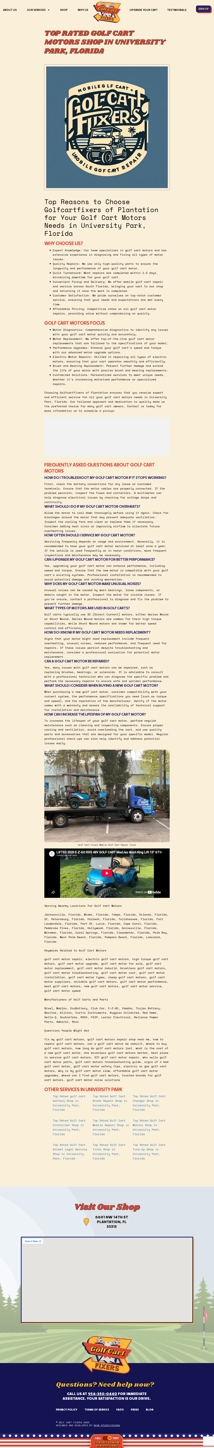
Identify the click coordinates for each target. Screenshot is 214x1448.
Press (135, 1409)
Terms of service (97, 1409)
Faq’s (120, 1409)
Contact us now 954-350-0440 (107, 1444)
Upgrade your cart (144, 9)
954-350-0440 (102, 1393)
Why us (83, 9)
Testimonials (177, 9)
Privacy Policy (67, 1409)
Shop (64, 9)
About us (10, 9)
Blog (150, 1409)
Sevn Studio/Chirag (107, 1425)
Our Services (36, 9)
